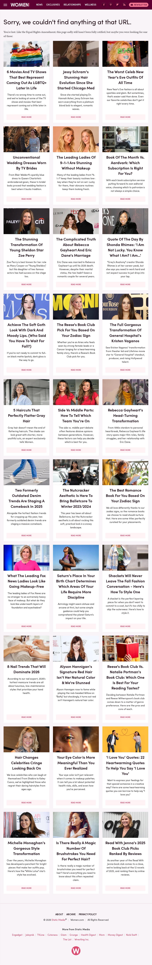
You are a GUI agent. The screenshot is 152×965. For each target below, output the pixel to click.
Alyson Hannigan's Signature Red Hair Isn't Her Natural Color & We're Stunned (76, 674)
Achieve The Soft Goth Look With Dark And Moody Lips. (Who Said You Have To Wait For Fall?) (26, 335)
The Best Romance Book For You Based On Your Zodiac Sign (125, 495)
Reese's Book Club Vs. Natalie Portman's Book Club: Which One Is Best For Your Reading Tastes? (125, 677)
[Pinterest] (111, 5)
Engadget (17, 934)
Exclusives (53, 4)
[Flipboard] (117, 5)
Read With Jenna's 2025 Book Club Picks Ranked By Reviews (125, 848)
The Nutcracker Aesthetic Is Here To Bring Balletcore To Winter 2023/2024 (76, 498)
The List (67, 939)
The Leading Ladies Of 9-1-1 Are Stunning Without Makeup (76, 162)
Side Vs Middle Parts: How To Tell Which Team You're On (76, 415)
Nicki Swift (131, 934)
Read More (26, 117)
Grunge (74, 934)
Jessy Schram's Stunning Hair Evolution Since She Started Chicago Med (76, 80)
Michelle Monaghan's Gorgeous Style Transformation (26, 848)
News (39, 4)
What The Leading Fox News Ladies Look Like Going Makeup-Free (26, 581)
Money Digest (115, 934)
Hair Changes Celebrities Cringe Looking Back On (26, 762)
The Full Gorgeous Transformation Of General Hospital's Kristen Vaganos (125, 332)
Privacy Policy (88, 914)
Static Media (58, 919)
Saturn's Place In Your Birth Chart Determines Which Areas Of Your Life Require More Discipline (76, 586)
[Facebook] (104, 5)
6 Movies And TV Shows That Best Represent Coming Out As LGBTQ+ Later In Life (26, 80)
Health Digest (88, 934)
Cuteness (53, 934)
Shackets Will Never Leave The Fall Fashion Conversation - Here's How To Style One (125, 583)
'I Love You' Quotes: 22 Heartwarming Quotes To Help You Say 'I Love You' (125, 765)
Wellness (90, 4)
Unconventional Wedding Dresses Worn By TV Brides (26, 162)
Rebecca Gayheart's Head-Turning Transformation (125, 415)
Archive (71, 914)
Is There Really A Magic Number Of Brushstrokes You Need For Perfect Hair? (76, 851)
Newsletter (140, 5)
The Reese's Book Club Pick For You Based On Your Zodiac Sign (76, 330)
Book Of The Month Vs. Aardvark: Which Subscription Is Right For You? (125, 165)
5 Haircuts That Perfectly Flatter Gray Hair (26, 415)
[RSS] (124, 5)
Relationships (72, 4)
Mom (102, 934)
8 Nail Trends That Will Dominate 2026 (26, 669)
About (59, 914)
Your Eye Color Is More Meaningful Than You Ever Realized (76, 762)
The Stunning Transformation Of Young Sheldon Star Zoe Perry (27, 247)
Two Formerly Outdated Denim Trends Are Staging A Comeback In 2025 (26, 498)
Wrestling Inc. (82, 939)
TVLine (40, 934)
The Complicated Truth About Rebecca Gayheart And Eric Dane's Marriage (76, 247)
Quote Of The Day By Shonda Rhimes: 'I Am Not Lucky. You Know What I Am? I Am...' (125, 247)
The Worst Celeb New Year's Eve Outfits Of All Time (125, 77)
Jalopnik (30, 934)
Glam (63, 934)
